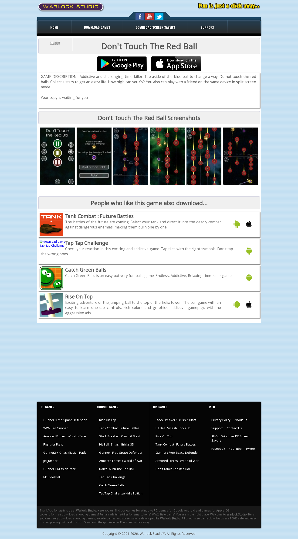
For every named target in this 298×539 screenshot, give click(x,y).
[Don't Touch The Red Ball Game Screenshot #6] (240, 184)
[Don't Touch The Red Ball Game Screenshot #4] (167, 184)
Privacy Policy (220, 420)
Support (217, 428)
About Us (240, 420)
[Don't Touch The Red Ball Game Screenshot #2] (94, 184)
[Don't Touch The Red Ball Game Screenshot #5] (204, 184)
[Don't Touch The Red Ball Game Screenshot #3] (131, 184)
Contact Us (234, 428)
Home (54, 27)
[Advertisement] (149, 362)
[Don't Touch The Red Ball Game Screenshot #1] (57, 184)
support (208, 27)
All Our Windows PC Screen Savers (230, 438)
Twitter (250, 448)
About (55, 42)
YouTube (235, 448)
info (212, 406)
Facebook (218, 448)
